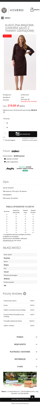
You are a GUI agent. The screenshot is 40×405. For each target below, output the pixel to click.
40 (7, 127)
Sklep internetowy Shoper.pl (20, 403)
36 (7, 123)
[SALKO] (15, 151)
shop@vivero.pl (8, 240)
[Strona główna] (12, 10)
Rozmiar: (6, 119)
